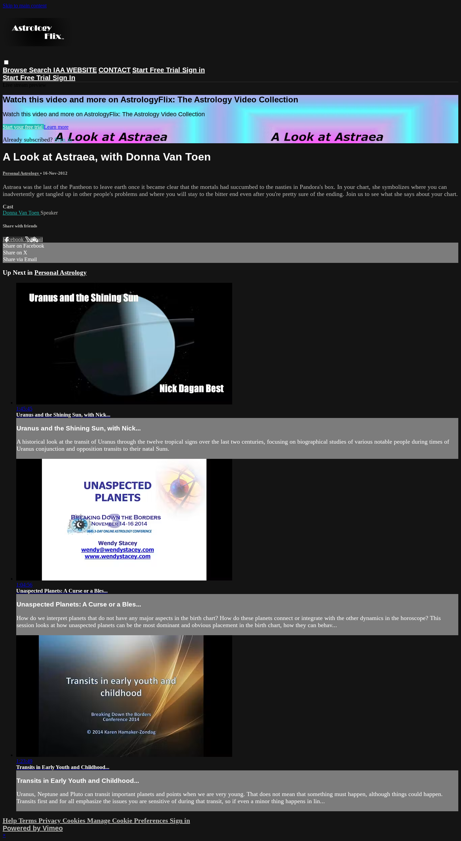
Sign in (193, 70)
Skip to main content (25, 5)
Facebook (14, 239)
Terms (28, 820)
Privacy (50, 820)
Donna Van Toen (21, 213)
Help (11, 820)
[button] (6, 62)
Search (41, 70)
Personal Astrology (21, 173)
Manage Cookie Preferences (128, 820)
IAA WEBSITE (75, 70)
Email (36, 239)
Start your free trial (23, 127)
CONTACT (115, 70)
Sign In (64, 77)
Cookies (74, 820)
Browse (16, 70)
